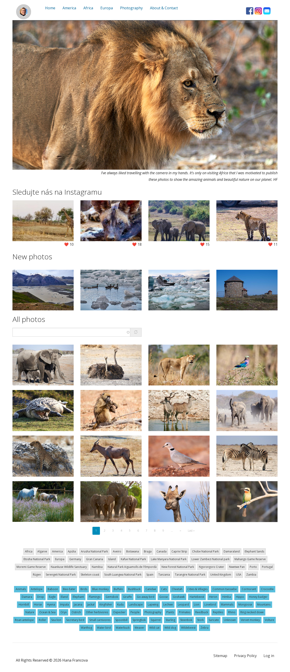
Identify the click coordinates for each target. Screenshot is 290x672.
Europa (59, 559)
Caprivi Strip (179, 551)
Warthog (86, 628)
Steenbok (186, 620)
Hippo (240, 597)
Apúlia (72, 551)
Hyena (51, 604)
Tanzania (164, 574)
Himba (226, 597)
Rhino (231, 612)
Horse (38, 604)
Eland (64, 597)
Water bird (104, 628)
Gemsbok (112, 597)
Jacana (78, 604)
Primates (184, 612)
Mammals (227, 604)
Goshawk (179, 597)
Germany (75, 559)
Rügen (37, 574)
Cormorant (249, 589)
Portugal (267, 567)
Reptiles (218, 612)
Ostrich (76, 612)
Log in (268, 655)
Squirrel (156, 620)
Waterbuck (123, 628)
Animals (21, 589)
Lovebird (210, 604)
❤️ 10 (69, 244)
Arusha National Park (94, 551)
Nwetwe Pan (237, 567)
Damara (27, 597)
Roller (42, 620)
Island (112, 559)
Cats (164, 589)
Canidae (150, 589)
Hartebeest (197, 597)
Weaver (139, 628)
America (57, 551)
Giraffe (127, 597)
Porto (253, 567)
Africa (28, 551)
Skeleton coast (90, 574)
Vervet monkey (250, 620)
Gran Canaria (94, 559)
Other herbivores (97, 612)
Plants (170, 612)
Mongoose (245, 604)
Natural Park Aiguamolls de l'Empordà (132, 567)
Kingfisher (105, 604)
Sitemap (220, 655)
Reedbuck (201, 612)
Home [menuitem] (50, 7)
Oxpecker (119, 612)
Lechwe (168, 604)
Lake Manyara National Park (168, 559)
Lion (196, 604)
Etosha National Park (37, 559)
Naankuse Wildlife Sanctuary (69, 567)
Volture (269, 620)
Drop (40, 597)
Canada (162, 551)
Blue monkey (100, 589)
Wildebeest (188, 628)
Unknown (230, 620)
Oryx (63, 612)
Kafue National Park (133, 559)
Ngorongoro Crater (211, 567)
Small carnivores (99, 620)
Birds (83, 589)
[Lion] (145, 95)
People (135, 612)
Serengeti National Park (61, 574)
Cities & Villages (197, 589)
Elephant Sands (254, 551)
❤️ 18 (137, 244)
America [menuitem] (69, 7)
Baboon (53, 589)
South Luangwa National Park (122, 574)
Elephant (78, 597)
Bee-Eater (69, 589)
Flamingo (95, 597)
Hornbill (24, 604)
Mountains (264, 604)
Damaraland (232, 551)
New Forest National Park (178, 567)
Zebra (204, 628)
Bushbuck (134, 589)
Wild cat (154, 628)
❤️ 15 (205, 244)
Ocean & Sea (47, 612)
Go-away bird (145, 597)
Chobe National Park (205, 551)
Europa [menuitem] (106, 7)
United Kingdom (220, 574)
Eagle (52, 597)
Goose (163, 597)
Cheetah (177, 589)
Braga (148, 551)
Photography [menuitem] (131, 7)
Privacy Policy (245, 655)
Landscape (136, 604)
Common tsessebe (225, 589)
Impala (64, 604)
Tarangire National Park (190, 574)
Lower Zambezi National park (210, 559)
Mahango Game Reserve (250, 559)
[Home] (23, 12)
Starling (170, 620)
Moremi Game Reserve (31, 567)
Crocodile (267, 589)
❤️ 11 (273, 244)
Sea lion (56, 620)
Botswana (132, 551)
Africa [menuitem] (88, 7)
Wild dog (170, 628)
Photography (153, 612)
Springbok (139, 620)
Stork (200, 620)
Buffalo (118, 589)
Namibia (97, 567)
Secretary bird (75, 620)
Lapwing (153, 604)
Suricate (214, 620)
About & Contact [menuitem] (164, 7)
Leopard (183, 604)
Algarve (42, 551)
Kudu (120, 604)
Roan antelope (24, 620)
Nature (29, 612)
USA (238, 574)
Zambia (251, 574)
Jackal (90, 604)
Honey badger (258, 597)
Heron (213, 597)
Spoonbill (121, 620)
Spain (149, 574)
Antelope (37, 589)
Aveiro (117, 551)
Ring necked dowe (252, 612)
